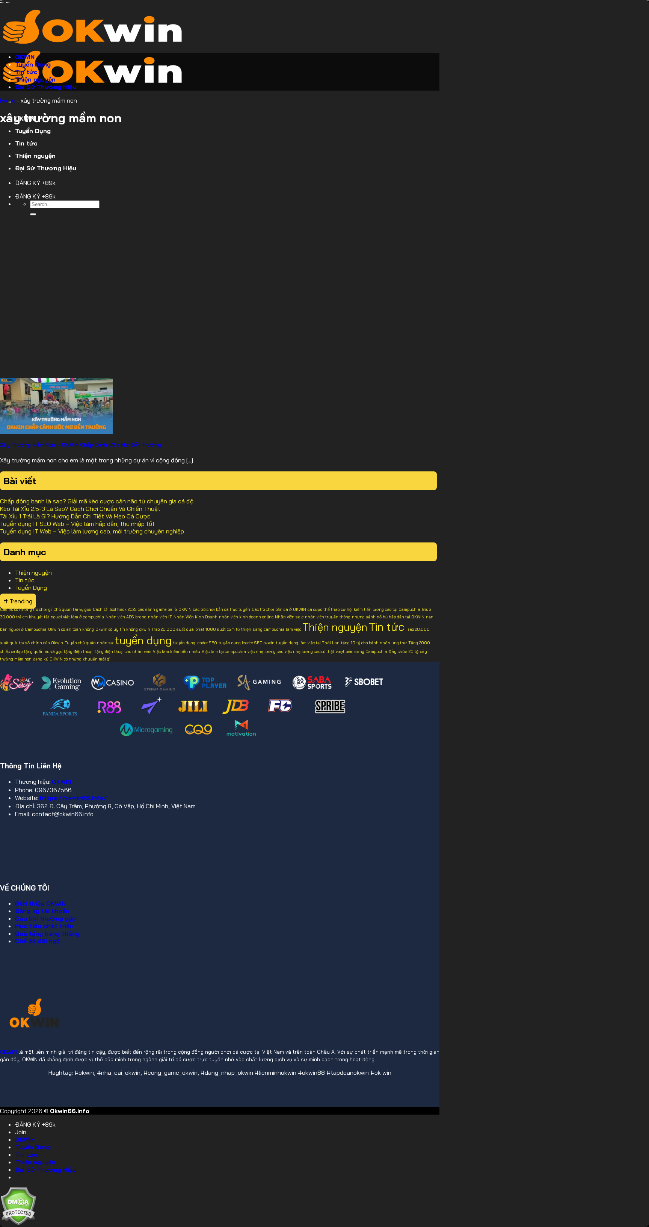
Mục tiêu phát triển (44, 926)
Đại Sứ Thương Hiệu (45, 168)
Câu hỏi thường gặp (45, 918)
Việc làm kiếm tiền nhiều (176, 651)
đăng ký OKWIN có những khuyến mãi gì (71, 659)
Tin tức (26, 143)
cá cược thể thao (324, 609)
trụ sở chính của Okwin (41, 642)
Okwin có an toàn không (71, 629)
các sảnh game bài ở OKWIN (165, 609)
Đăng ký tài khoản (42, 911)
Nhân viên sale (289, 617)
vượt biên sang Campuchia (361, 651)
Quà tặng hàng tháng (47, 933)
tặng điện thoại (78, 651)
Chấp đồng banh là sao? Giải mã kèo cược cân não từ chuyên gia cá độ (96, 501)
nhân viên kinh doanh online (246, 617)
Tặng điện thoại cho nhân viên (122, 651)
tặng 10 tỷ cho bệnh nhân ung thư (374, 642)
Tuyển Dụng (33, 131)
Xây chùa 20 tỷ (403, 651)
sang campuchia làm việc (277, 629)
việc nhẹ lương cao (265, 651)
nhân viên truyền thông (327, 617)
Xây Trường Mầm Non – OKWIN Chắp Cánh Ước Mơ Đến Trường (80, 445)
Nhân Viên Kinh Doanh (195, 617)
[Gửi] (33, 214)
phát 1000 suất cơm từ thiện (223, 629)
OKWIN (25, 57)
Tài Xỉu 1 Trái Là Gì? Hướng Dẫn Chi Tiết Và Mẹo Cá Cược (75, 516)
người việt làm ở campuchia (77, 617)
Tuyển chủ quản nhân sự (89, 642)
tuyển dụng (143, 640)
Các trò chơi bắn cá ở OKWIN (279, 609)
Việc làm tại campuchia (224, 651)
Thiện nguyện (35, 155)
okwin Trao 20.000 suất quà (166, 629)
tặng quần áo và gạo (43, 651)
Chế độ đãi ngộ (37, 941)
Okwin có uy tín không (116, 629)
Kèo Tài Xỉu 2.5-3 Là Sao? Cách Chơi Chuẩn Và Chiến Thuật (80, 508)
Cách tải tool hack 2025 (114, 609)
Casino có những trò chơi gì (26, 609)
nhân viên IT (160, 617)
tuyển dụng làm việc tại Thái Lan (308, 642)
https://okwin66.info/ (73, 797)
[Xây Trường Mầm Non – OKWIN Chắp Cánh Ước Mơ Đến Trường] (56, 432)
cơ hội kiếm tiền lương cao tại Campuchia (380, 609)
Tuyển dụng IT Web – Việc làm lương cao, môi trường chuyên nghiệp (92, 531)
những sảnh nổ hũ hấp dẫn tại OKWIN (388, 617)
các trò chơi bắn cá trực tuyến (221, 609)
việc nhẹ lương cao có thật (309, 651)
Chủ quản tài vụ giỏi (72, 609)
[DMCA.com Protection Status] (18, 1223)
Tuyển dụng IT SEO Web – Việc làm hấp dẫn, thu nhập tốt (77, 523)
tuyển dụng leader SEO (195, 642)
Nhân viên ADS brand (126, 617)
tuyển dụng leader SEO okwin (247, 642)
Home (7, 100)
